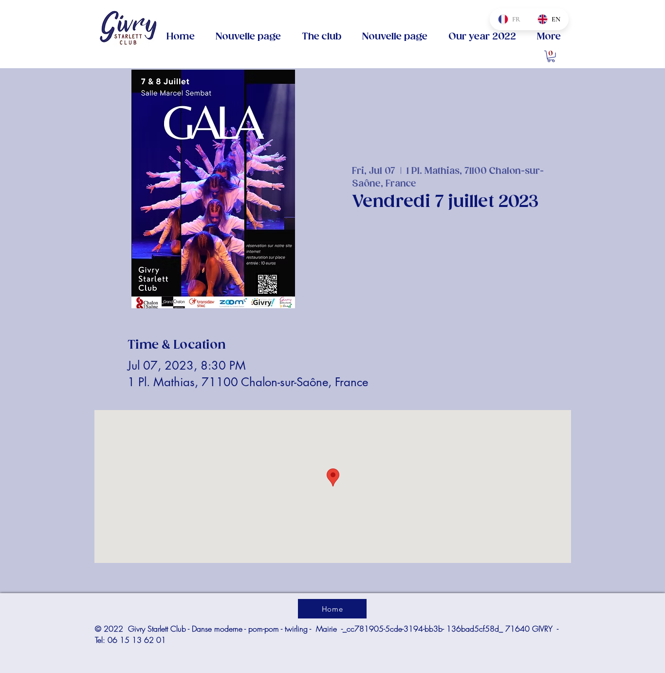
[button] (321, 37)
